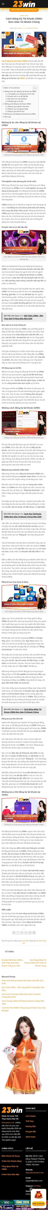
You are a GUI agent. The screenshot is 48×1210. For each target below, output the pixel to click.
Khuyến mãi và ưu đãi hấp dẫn (18, 96)
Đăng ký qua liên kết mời (16, 111)
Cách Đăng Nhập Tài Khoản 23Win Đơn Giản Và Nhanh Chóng (35, 963)
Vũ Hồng (35, 28)
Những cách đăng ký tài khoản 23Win (18, 104)
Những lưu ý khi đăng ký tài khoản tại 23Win (20, 114)
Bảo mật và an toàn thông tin (17, 99)
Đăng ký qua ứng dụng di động (18, 109)
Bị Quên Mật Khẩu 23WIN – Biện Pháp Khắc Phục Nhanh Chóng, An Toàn (13, 963)
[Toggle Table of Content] (33, 88)
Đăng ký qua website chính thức (18, 106)
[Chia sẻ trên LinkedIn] (34, 933)
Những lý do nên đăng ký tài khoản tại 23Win (20, 91)
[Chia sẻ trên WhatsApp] (14, 933)
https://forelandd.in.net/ (35, 1173)
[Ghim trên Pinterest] (30, 933)
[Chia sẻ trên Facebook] (18, 933)
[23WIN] (24, 4)
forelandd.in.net (8, 1123)
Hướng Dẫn (24, 15)
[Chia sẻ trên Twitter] (22, 933)
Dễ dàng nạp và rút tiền (15, 101)
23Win (22, 78)
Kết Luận (8, 117)
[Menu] (3, 4)
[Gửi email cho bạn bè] (26, 933)
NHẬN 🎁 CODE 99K (38, 1203)
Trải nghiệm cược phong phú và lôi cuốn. (21, 94)
